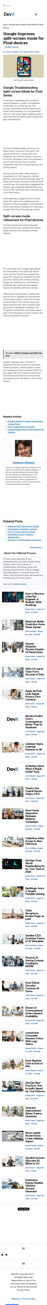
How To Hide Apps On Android (21, 427)
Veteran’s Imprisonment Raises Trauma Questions (33, 1112)
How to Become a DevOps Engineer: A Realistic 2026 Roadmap (34, 599)
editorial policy (20, 584)
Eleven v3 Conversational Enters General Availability (34, 1012)
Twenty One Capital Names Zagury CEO (33, 791)
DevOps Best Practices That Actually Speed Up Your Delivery (35, 1087)
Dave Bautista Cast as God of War (33, 1063)
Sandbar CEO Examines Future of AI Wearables (35, 938)
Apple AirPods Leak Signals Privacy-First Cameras (33, 695)
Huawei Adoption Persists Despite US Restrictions (34, 648)
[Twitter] (6, 1255)
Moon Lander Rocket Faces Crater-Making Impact (34, 1137)
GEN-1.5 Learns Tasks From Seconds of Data (34, 671)
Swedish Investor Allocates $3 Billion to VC (35, 1160)
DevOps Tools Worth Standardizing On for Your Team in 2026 (35, 866)
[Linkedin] (2, 1255)
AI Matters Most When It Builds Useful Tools (34, 768)
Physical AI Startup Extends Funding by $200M (34, 962)
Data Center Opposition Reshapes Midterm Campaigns (32, 816)
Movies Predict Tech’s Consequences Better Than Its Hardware (34, 721)
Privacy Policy (29, 1299)
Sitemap (15, 1299)
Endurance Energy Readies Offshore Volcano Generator (34, 1185)
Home (5, 25)
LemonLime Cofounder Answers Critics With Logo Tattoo (34, 1038)
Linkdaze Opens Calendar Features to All (34, 746)
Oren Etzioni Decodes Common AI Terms (32, 987)
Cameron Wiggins (23, 462)
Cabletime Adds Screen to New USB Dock (34, 841)
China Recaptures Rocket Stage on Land (34, 915)
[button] (36, 14)
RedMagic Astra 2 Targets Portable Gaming (34, 891)
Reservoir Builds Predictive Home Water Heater (35, 624)
